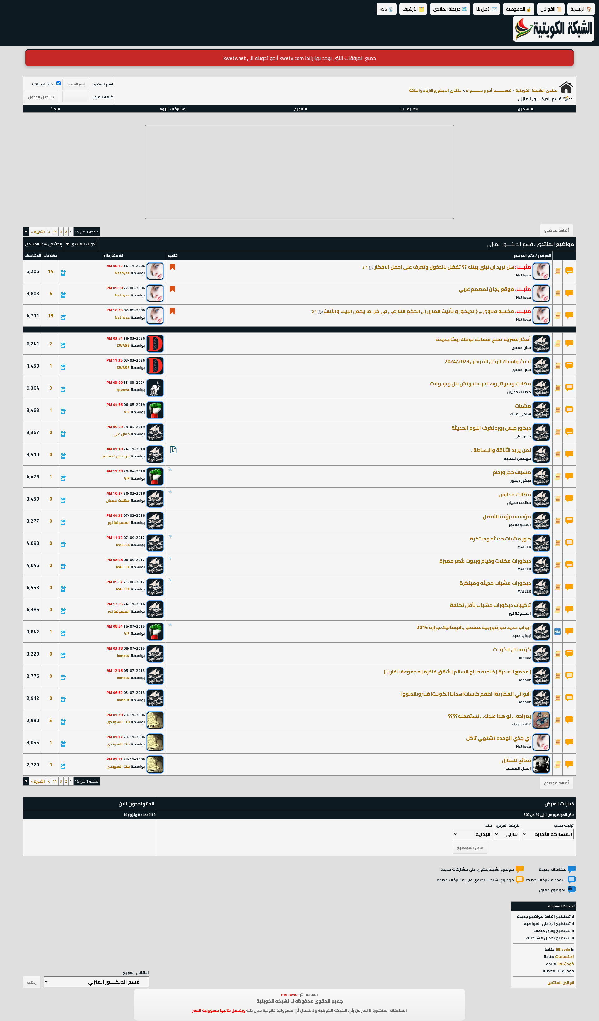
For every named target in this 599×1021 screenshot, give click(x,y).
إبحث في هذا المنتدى (43, 243)
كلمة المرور (103, 96)
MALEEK (524, 546)
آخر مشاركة (114, 255)
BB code (563, 949)
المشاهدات (32, 255)
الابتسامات (564, 956)
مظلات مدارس (515, 494)
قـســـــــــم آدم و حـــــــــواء (488, 90)
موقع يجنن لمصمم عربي (486, 289)
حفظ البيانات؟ (43, 84)
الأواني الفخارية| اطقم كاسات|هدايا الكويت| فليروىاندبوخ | (465, 693)
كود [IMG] (565, 963)
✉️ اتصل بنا (486, 9)
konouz (524, 657)
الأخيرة (38, 231)
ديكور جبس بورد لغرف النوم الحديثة (491, 427)
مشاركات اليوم (172, 108)
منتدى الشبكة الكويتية (536, 90)
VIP (127, 411)
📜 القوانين (551, 9)
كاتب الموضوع (524, 255)
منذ (488, 825)
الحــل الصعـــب (518, 768)
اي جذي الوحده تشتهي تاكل (498, 738)
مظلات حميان (519, 391)
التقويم (300, 108)
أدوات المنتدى (83, 243)
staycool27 (521, 724)
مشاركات (50, 255)
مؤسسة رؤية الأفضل (507, 516)
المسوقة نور (520, 524)
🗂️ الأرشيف (413, 9)
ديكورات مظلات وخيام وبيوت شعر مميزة (485, 560)
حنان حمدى (521, 347)
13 (50, 315)
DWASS (123, 345)
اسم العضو (103, 84)
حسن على (522, 436)
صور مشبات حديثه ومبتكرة (500, 538)
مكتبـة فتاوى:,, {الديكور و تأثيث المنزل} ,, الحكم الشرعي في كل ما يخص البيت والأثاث (419, 311)
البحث (55, 108)
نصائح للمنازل (516, 760)
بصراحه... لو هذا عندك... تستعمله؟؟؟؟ (489, 716)
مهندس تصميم (517, 458)
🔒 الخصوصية (518, 9)
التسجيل (525, 108)
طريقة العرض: (507, 825)
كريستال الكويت (512, 649)
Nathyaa (523, 275)
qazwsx (123, 389)
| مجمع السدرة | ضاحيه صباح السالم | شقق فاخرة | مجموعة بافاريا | (457, 671)
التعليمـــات (409, 108)
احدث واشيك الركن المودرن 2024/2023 (488, 361)
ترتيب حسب (564, 825)
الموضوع (544, 255)
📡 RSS (386, 9)
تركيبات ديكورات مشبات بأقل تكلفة (490, 605)
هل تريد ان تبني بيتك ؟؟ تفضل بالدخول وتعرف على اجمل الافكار (444, 266)
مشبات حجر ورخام (512, 472)
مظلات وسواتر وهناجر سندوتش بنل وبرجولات (480, 383)
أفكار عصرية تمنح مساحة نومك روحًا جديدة (483, 339)
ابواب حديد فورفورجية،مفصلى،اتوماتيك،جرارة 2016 (473, 627)
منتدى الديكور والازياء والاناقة (435, 90)
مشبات (523, 405)
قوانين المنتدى (560, 982)
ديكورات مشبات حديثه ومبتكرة (495, 583)
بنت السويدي (118, 721)
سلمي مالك (520, 414)
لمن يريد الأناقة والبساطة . (501, 450)
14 (50, 271)
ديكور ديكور (521, 480)
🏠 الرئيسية (581, 9)
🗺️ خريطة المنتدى (450, 9)
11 (55, 231)
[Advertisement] (299, 172)
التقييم (173, 255)
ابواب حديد (521, 635)
